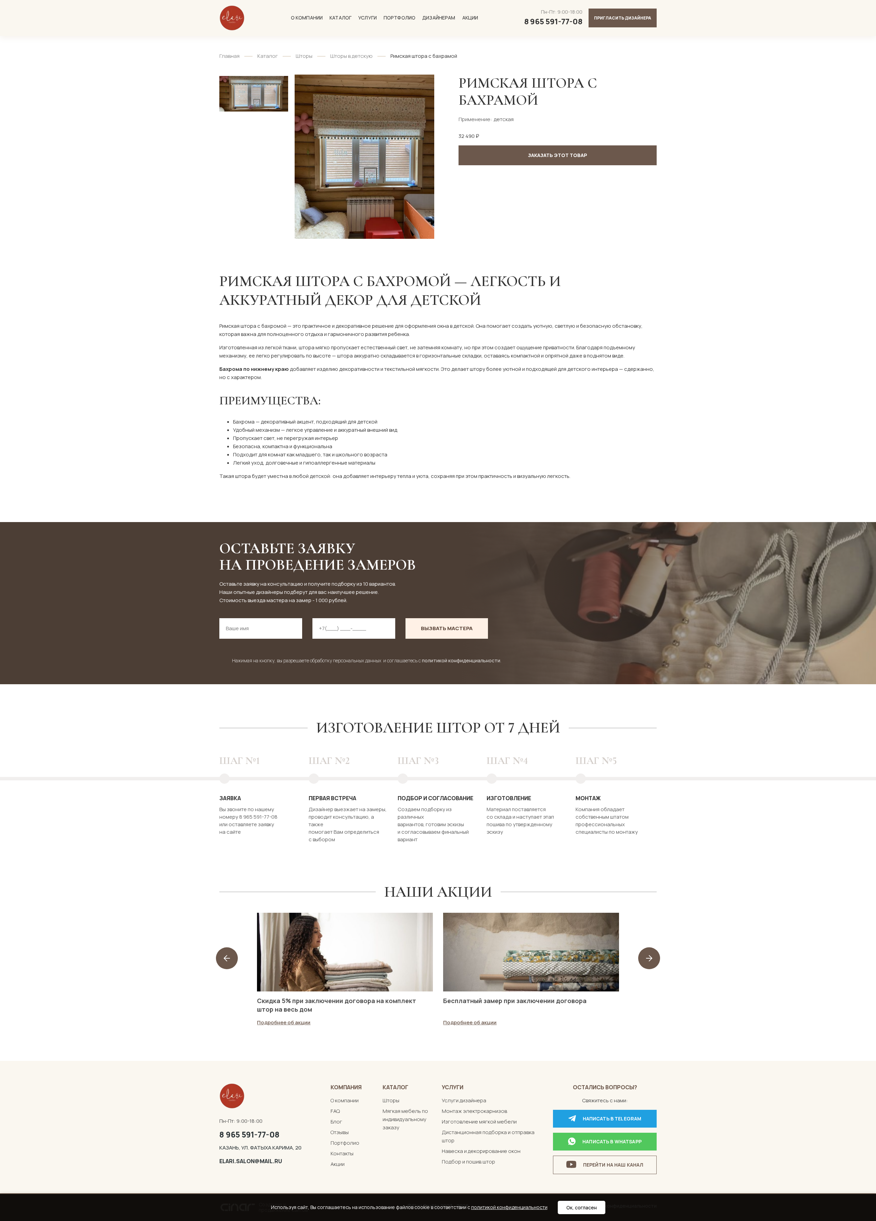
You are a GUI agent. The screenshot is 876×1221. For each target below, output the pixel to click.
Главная (229, 56)
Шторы (304, 56)
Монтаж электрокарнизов (474, 1111)
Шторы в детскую (351, 56)
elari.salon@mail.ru (250, 1161)
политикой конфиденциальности (461, 660)
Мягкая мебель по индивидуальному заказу (405, 1119)
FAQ (335, 1111)
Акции (470, 17)
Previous (227, 958)
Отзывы (340, 1132)
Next (649, 958)
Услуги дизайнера (464, 1100)
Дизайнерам (438, 17)
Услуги (367, 17)
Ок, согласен (581, 1207)
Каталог (340, 17)
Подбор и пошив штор (468, 1161)
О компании (307, 17)
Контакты (342, 1153)
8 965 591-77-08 (249, 1134)
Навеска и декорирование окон (481, 1151)
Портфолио (399, 17)
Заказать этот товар (557, 155)
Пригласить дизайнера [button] (622, 18)
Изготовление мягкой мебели (479, 1121)
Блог (336, 1121)
